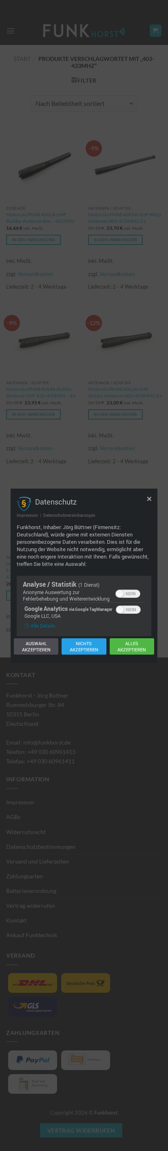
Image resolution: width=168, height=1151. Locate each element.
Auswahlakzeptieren (36, 646)
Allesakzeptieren (131, 646)
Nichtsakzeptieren (84, 646)
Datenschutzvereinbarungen (69, 515)
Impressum (27, 515)
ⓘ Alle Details (39, 625)
